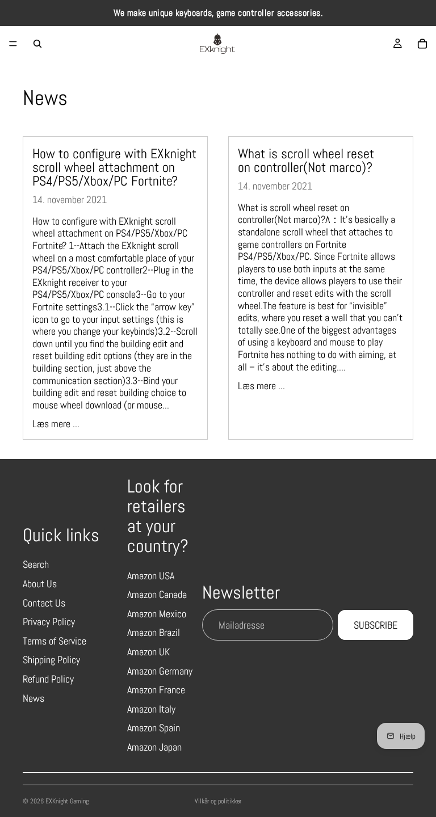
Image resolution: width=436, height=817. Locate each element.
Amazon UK (148, 651)
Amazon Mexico (156, 613)
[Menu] (13, 44)
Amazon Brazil (153, 632)
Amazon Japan (154, 746)
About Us (40, 583)
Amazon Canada (157, 594)
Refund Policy (48, 678)
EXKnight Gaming (67, 801)
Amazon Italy (151, 708)
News (33, 698)
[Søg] (37, 43)
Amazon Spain (153, 727)
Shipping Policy (51, 659)
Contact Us (44, 602)
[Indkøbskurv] (422, 43)
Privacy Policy (49, 621)
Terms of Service (54, 640)
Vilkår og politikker (218, 801)
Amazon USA (150, 575)
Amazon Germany (159, 670)
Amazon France (156, 689)
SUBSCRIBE (375, 624)
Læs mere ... (55, 423)
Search (36, 564)
